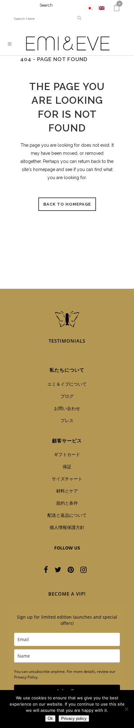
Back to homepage (67, 204)
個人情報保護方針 (67, 527)
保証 (67, 466)
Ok (50, 718)
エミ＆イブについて (67, 384)
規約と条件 (67, 503)
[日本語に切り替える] (90, 8)
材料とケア (67, 491)
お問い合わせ (67, 408)
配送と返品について (67, 515)
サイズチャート (67, 479)
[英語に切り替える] (102, 8)
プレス (67, 420)
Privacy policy (74, 718)
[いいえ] (126, 709)
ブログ (67, 396)
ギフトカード (67, 454)
